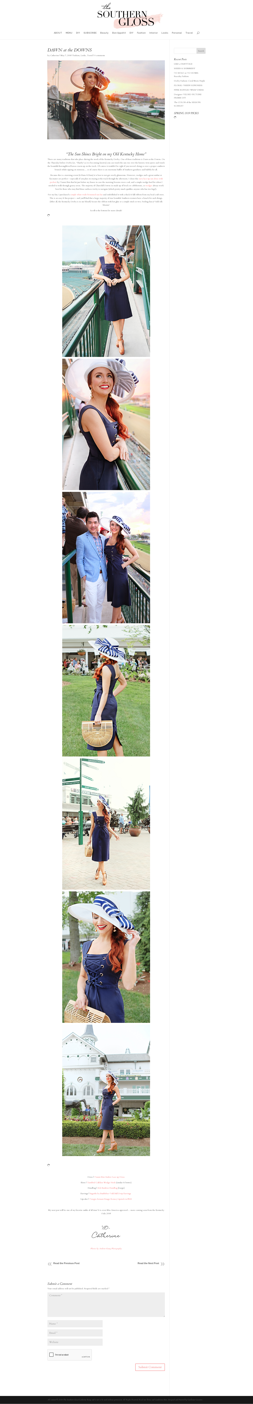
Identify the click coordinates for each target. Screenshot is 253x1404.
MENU (69, 33)
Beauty (104, 33)
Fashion (141, 33)
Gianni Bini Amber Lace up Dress (109, 1177)
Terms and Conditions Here (157, 1399)
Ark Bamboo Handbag (108, 1188)
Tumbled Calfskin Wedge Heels (101, 1182)
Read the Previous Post (66, 1263)
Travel (189, 33)
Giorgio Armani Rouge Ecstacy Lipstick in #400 (110, 1199)
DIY (78, 33)
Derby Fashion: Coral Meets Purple (189, 80)
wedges (149, 185)
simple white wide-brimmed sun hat (86, 194)
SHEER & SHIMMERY (184, 68)
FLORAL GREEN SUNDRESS (188, 85)
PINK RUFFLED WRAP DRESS (189, 89)
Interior (153, 33)
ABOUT (58, 33)
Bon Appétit (119, 33)
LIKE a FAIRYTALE (183, 64)
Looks (164, 33)
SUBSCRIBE (90, 33)
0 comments (99, 55)
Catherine (54, 55)
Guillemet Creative (195, 1399)
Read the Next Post (148, 1263)
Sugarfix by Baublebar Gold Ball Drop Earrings (111, 1193)
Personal (177, 33)
